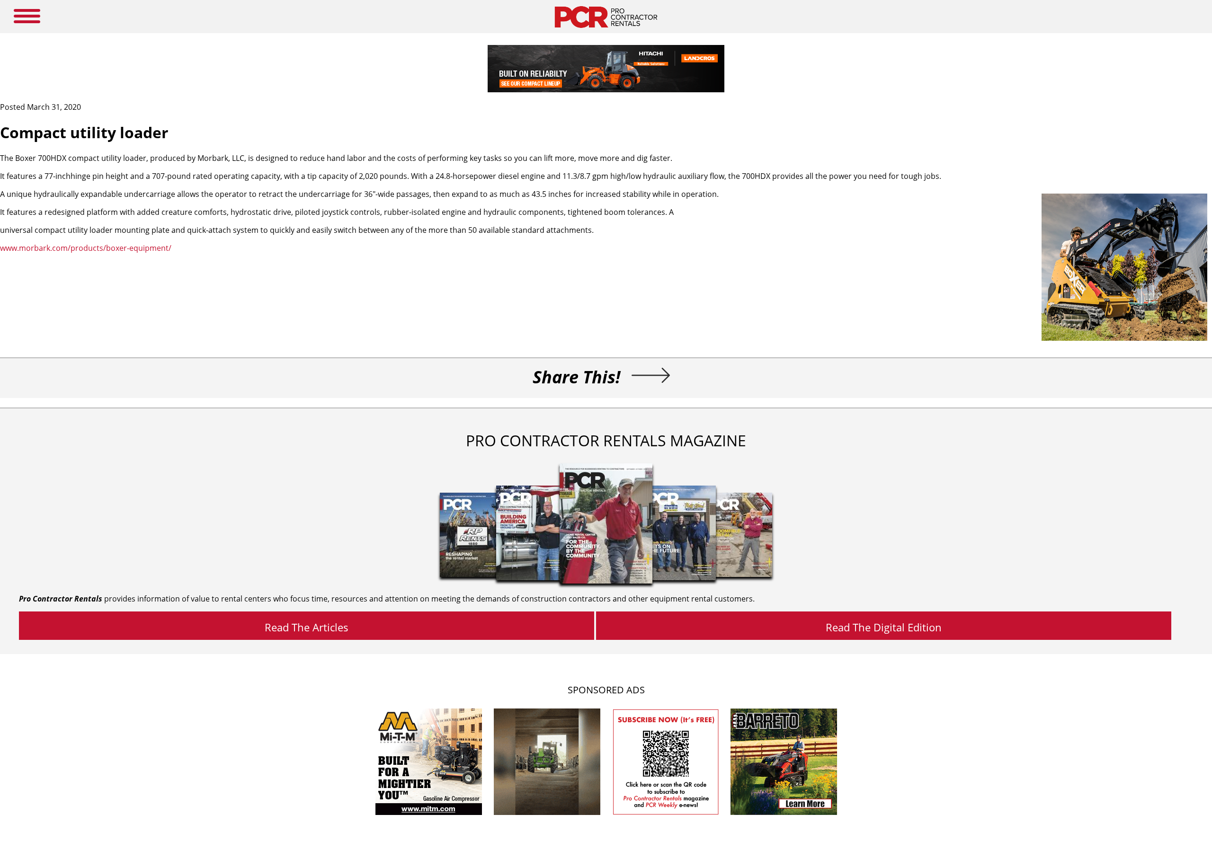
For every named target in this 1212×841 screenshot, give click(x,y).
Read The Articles (306, 627)
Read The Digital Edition (884, 627)
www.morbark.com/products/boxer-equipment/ (85, 248)
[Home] (605, 30)
